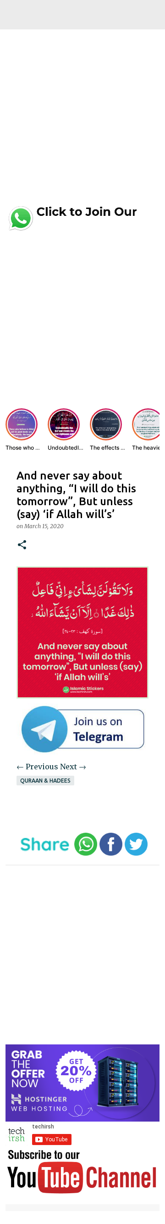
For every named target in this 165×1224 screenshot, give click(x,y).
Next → (73, 766)
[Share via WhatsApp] (85, 854)
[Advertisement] (82, 120)
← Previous (37, 766)
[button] (22, 545)
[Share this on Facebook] (110, 854)
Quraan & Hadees (45, 781)
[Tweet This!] (136, 854)
